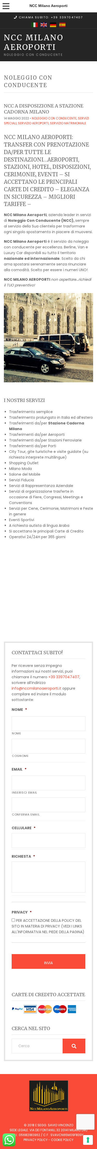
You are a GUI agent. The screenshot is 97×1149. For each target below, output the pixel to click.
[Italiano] (34, 24)
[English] (44, 24)
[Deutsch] (53, 24)
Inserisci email (24, 792)
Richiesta (23, 856)
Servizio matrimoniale (68, 123)
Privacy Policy (36, 1140)
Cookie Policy (62, 1140)
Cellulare (23, 828)
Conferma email (26, 814)
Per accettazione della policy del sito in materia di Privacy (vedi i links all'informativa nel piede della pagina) (48, 926)
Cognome (20, 756)
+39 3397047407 (63, 677)
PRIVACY (22, 912)
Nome (19, 709)
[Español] (62, 24)
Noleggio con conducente (54, 118)
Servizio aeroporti (33, 123)
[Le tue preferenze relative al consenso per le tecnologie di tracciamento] (88, 1140)
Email (19, 769)
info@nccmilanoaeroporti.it (36, 688)
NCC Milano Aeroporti (33, 42)
